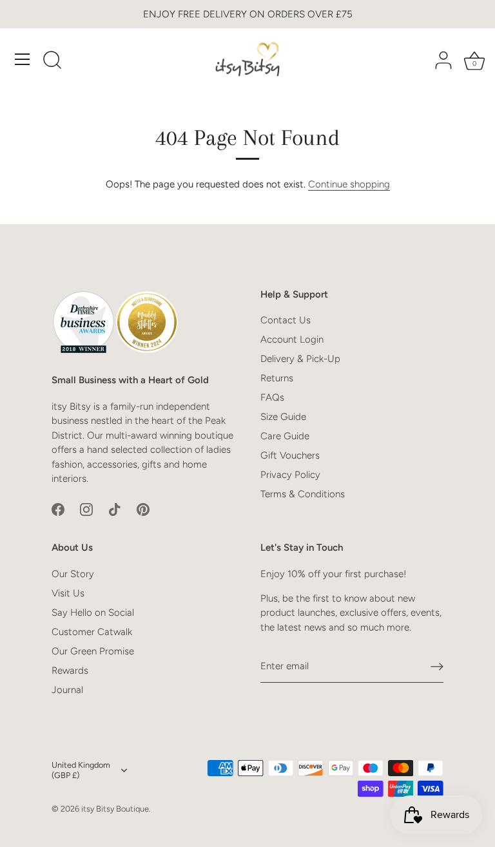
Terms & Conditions (302, 494)
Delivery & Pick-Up (300, 359)
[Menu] (22, 59)
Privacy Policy (290, 475)
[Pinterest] (143, 509)
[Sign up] (437, 666)
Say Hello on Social (93, 612)
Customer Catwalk (92, 632)
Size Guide (283, 417)
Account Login (292, 339)
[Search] (52, 61)
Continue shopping (349, 184)
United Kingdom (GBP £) (81, 770)
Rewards (70, 670)
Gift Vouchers (290, 455)
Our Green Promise (93, 651)
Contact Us (285, 320)
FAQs (272, 397)
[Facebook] (58, 509)
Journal (67, 690)
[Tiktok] (114, 509)
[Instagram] (86, 509)
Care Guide (284, 436)
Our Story (73, 574)
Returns (276, 378)
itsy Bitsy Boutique (115, 809)
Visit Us (68, 593)
